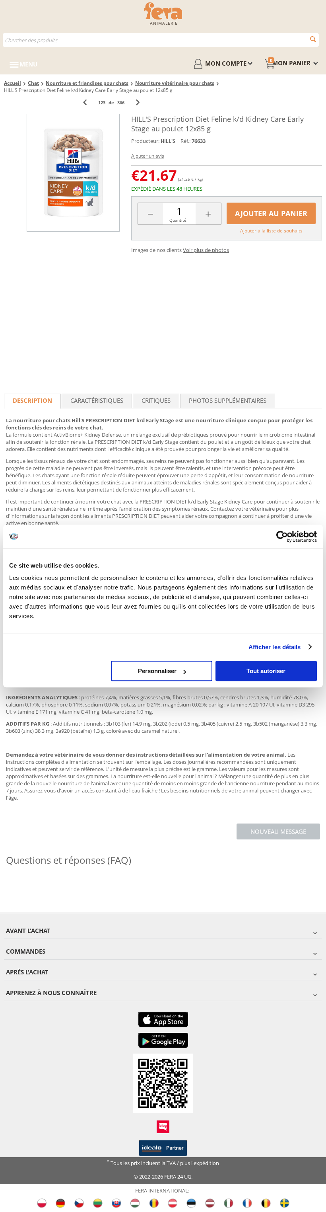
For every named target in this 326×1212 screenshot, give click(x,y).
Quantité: (178, 220)
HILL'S (168, 141)
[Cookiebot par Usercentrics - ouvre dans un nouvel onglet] (282, 537)
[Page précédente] (85, 102)
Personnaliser (157, 670)
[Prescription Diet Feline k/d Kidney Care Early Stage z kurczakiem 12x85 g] (73, 172)
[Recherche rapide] (313, 39)
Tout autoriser (265, 670)
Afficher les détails (274, 647)
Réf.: (185, 140)
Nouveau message (278, 831)
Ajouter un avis (147, 155)
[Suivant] (138, 102)
